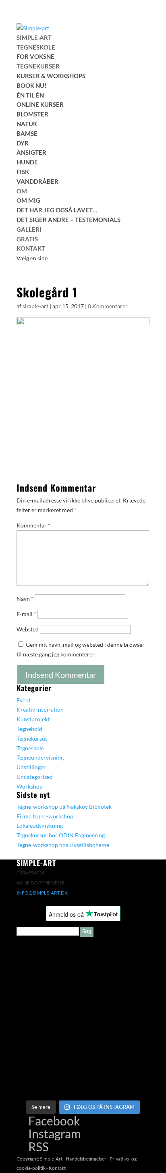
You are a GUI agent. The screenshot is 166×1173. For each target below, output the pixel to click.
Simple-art (34, 37)
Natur (27, 123)
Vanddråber (37, 181)
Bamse (27, 133)
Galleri (29, 229)
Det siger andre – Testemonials (68, 219)
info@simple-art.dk (42, 893)
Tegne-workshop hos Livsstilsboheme (63, 844)
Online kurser (40, 104)
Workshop (30, 786)
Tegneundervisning (40, 757)
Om (22, 191)
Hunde (27, 162)
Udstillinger (31, 767)
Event (24, 700)
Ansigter (31, 152)
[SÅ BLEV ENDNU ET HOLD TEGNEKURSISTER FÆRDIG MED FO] (116, 1036)
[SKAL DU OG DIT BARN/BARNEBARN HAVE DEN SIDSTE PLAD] (49, 960)
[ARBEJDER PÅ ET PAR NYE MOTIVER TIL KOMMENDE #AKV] (49, 1036)
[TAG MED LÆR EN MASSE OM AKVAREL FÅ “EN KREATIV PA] (49, 998)
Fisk (23, 171)
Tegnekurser (38, 66)
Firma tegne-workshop (45, 816)
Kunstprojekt (33, 719)
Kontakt (31, 248)
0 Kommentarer (108, 306)
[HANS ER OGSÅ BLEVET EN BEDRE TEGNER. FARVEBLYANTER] (116, 1075)
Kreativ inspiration (40, 709)
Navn (25, 598)
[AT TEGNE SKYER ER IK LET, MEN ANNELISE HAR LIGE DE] (49, 1075)
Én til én (30, 95)
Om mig (28, 200)
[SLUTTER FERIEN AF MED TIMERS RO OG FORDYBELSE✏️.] (116, 960)
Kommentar (33, 525)
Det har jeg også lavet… (57, 210)
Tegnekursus (32, 738)
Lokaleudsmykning (40, 825)
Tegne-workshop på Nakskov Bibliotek (64, 806)
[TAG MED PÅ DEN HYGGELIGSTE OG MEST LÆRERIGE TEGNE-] (116, 998)
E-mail (26, 613)
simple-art (35, 306)
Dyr (23, 143)
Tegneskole (36, 47)
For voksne (35, 56)
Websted (28, 629)
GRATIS (27, 239)
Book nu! (31, 85)
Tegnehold (29, 728)
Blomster (32, 114)
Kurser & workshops (51, 75)
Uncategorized (35, 776)
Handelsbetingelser (86, 1159)
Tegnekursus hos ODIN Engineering (61, 835)
